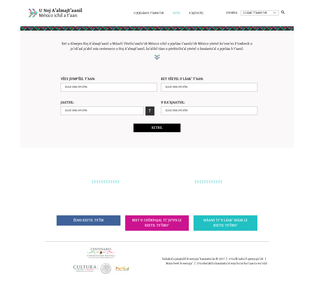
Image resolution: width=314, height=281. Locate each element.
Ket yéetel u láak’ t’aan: (182, 79)
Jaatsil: (67, 103)
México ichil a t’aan (60, 13)
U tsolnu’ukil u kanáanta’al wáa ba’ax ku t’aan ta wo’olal (232, 263)
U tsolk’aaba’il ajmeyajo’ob (246, 259)
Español (232, 13)
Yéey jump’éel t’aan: (78, 79)
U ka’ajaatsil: (173, 103)
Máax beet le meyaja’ (179, 263)
